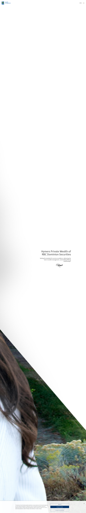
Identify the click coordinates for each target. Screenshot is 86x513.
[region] (43, 507)
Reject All (59, 504)
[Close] (84, 503)
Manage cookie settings (60, 510)
